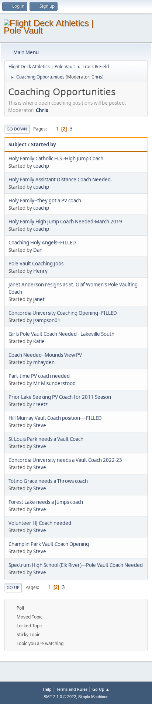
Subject (17, 144)
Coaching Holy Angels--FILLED (42, 242)
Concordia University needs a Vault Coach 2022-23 (65, 460)
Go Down (17, 129)
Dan (37, 250)
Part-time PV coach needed (39, 376)
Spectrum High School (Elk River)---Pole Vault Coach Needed (75, 565)
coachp (41, 166)
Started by (43, 144)
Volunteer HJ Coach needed (39, 523)
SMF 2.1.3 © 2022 (60, 696)
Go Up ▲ (101, 689)
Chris (96, 77)
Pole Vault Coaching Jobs (35, 263)
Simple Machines (93, 696)
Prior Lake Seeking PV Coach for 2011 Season (59, 397)
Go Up (13, 587)
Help (47, 689)
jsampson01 (47, 320)
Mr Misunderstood (54, 383)
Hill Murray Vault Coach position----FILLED (55, 418)
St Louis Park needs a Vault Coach (45, 439)
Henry (40, 271)
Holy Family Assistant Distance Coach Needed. (60, 179)
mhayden (44, 362)
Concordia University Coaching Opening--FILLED (62, 313)
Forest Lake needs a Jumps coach (45, 502)
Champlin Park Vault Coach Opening (48, 544)
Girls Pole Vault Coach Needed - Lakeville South (61, 334)
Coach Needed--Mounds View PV (45, 355)
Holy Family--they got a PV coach (44, 200)
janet (39, 299)
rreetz (40, 404)
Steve (39, 425)
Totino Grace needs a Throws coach (48, 481)
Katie (39, 341)
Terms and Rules (71, 689)
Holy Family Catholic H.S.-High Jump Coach (55, 158)
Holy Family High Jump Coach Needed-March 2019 (65, 221)
